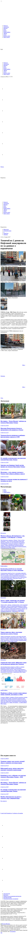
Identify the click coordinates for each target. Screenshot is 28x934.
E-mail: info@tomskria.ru (6, 813)
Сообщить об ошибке (17, 813)
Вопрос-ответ (6, 36)
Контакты (5, 895)
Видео (5, 30)
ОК (1, 932)
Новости (5, 25)
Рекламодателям (7, 897)
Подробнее (13, 931)
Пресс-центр (6, 37)
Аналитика (6, 27)
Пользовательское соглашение (10, 898)
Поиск (2, 166)
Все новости (4, 801)
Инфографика (6, 32)
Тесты (4, 34)
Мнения (5, 28)
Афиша (5, 33)
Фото (4, 29)
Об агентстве (6, 893)
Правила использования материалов (12, 896)
